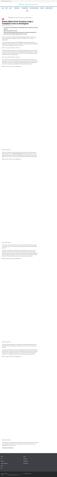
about (24, 456)
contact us (25, 458)
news (6, 8)
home (3, 8)
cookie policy (25, 461)
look (1, 468)
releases (2, 461)
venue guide (16, 8)
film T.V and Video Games (34, 8)
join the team (25, 463)
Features (42, 8)
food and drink (25, 8)
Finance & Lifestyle (49, 8)
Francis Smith (11, 25)
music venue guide (4, 463)
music (10, 8)
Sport (27, 10)
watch (2, 465)
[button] (12, 8)
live (3, 19)
